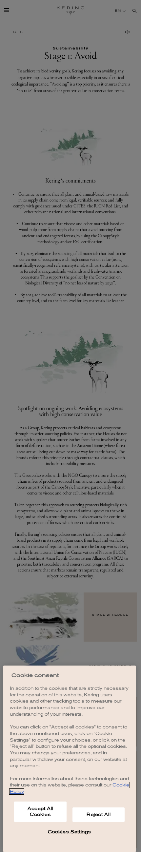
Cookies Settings (69, 831)
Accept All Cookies (40, 811)
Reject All (99, 814)
